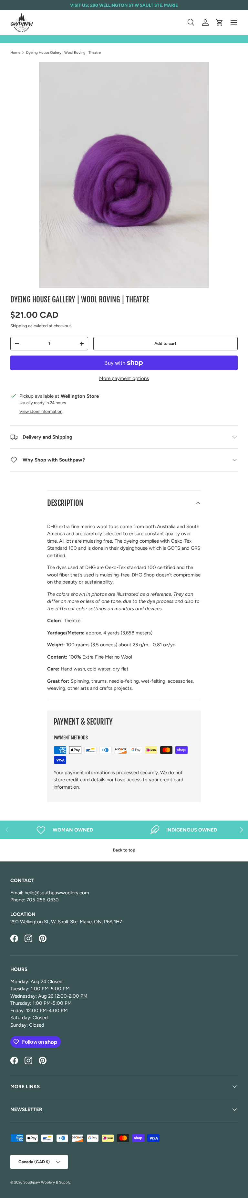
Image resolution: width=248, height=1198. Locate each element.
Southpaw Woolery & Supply (46, 1182)
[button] (219, 22)
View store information (40, 411)
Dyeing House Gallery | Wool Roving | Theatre (63, 52)
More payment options (124, 378)
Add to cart (165, 343)
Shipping (18, 325)
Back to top (124, 849)
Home (15, 52)
